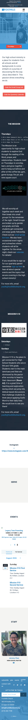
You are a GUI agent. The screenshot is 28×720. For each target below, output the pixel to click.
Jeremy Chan (14, 658)
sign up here (17, 266)
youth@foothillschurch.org (13, 287)
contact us (23, 680)
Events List (9, 552)
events (17, 680)
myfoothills (5, 680)
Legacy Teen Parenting (14, 531)
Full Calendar (18, 552)
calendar (20, 252)
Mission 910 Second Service (16, 584)
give (11, 680)
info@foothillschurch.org (11, 708)
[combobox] (14, 46)
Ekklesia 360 (14, 716)
